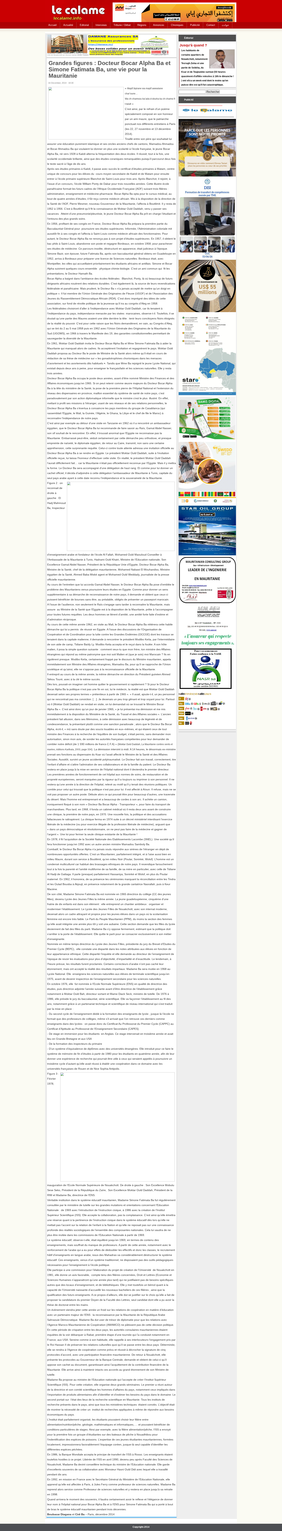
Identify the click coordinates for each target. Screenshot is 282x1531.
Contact (210, 25)
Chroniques (177, 25)
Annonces (158, 25)
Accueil (52, 25)
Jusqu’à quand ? (193, 45)
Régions (141, 25)
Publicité (195, 25)
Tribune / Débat (122, 25)
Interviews (101, 25)
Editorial (84, 25)
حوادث (225, 25)
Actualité (68, 25)
